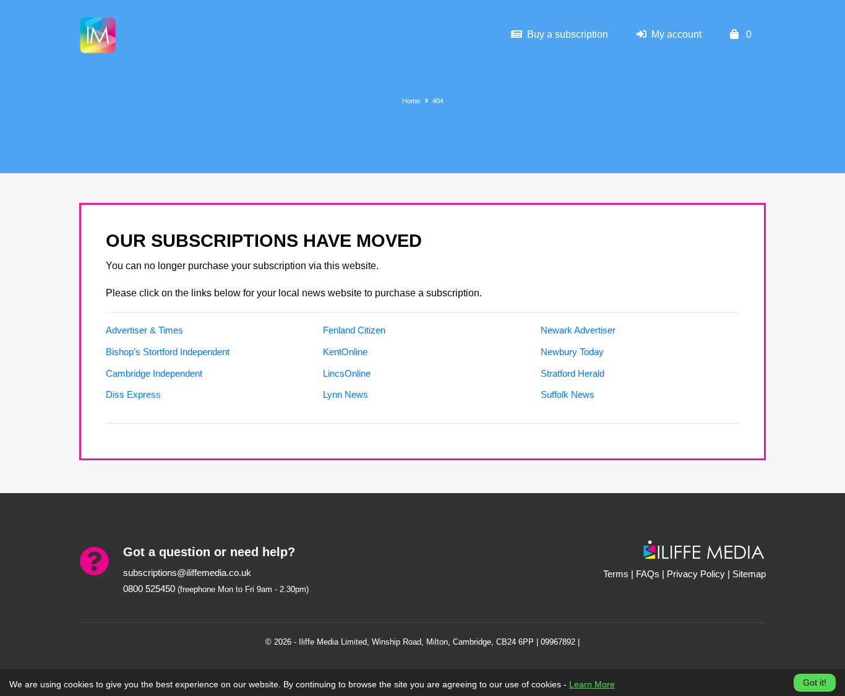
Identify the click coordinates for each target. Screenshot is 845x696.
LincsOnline (347, 373)
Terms (615, 574)
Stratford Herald (572, 373)
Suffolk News (567, 394)
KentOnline (345, 351)
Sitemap (749, 574)
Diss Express (133, 394)
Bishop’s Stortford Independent (167, 351)
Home (411, 101)
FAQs (647, 574)
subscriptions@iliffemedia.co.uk (187, 572)
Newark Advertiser (578, 330)
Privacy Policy (696, 574)
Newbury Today (572, 351)
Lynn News (345, 394)
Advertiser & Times (144, 330)
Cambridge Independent (154, 373)
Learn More (592, 684)
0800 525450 (149, 588)
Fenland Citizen (354, 330)
